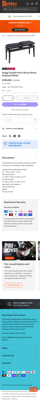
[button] (32, 3)
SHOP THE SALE (20, 30)
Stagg (4, 87)
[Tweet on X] (10, 136)
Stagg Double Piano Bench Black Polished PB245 (21, 35)
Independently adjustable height (14, 169)
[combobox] (20, 9)
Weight (4, 189)
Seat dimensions (8, 174)
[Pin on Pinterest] (19, 136)
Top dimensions (8, 179)
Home (3, 35)
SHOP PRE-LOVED (13, 285)
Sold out (27, 98)
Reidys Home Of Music (13, 385)
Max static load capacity (11, 184)
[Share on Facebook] (14, 136)
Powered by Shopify (26, 385)
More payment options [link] (20, 109)
